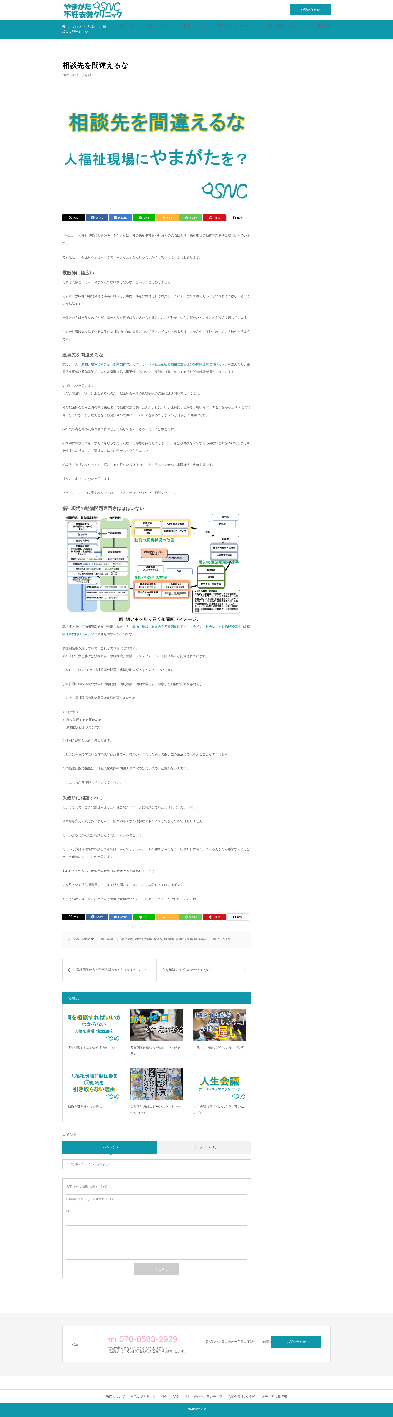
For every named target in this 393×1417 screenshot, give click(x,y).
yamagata (88, 939)
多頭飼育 (169, 939)
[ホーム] (64, 26)
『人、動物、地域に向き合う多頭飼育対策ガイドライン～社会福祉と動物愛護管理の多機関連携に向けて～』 (150, 364)
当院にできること (160, 26)
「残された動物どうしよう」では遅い (218, 1051)
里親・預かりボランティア (236, 26)
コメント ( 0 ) (109, 1147)
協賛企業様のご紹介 (280, 26)
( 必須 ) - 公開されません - (91, 1198)
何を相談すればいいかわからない (91, 1047)
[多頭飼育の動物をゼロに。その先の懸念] (156, 1025)
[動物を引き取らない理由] (94, 1084)
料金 (187, 26)
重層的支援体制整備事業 (191, 939)
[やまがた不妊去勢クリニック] (92, 10)
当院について (127, 26)
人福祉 (86, 75)
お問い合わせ (310, 10)
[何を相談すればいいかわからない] (94, 1025)
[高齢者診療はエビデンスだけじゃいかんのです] (156, 1084)
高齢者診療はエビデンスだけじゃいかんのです (155, 1109)
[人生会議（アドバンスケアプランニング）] (219, 1084)
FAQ (204, 26)
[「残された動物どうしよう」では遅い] (219, 1025)
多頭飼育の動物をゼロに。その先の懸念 (155, 1051)
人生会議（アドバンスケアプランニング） (218, 1109)
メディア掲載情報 (318, 26)
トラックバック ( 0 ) (204, 1147)
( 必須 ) (88, 1186)
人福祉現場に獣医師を (139, 939)
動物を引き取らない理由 (85, 1106)
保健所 (158, 939)
